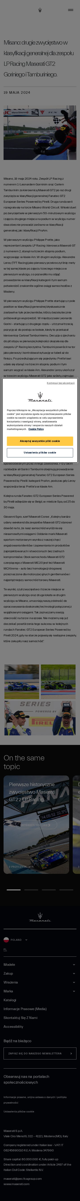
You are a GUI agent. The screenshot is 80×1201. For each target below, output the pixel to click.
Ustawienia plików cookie (40, 452)
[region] (40, 420)
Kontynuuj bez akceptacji (61, 383)
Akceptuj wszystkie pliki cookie (40, 441)
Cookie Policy (36, 429)
